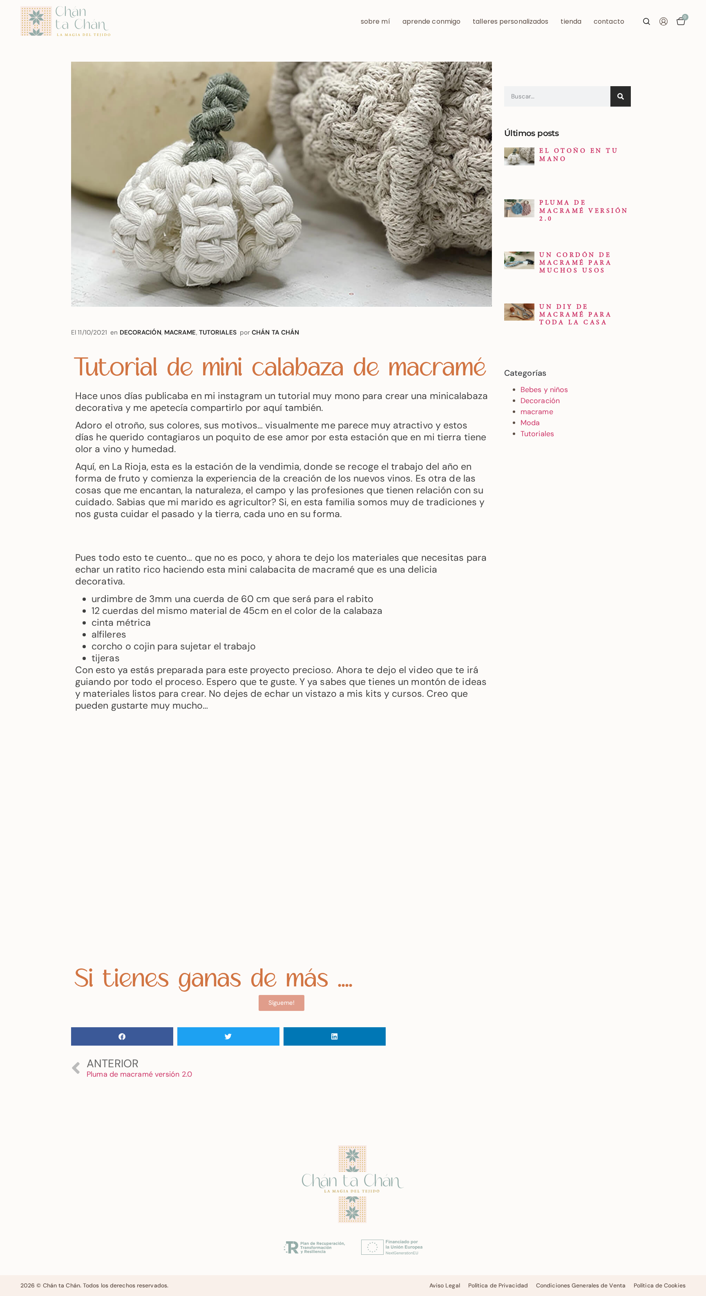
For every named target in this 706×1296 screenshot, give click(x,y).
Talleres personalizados (510, 21)
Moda (530, 423)
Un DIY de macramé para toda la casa (575, 315)
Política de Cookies (660, 1285)
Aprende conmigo (431, 21)
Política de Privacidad (498, 1285)
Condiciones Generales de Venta (581, 1285)
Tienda (571, 21)
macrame (180, 332)
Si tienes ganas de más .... (214, 980)
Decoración (140, 332)
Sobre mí (375, 21)
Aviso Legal (444, 1285)
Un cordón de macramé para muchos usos (575, 263)
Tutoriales (218, 332)
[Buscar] (620, 96)
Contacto (609, 21)
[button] (122, 1036)
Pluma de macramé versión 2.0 (584, 211)
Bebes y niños (544, 390)
